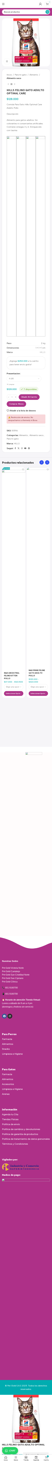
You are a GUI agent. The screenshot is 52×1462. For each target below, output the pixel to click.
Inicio (9, 74)
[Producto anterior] (8, 84)
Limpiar (11, 384)
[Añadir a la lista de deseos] (23, 469)
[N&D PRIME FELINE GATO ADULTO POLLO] (38, 567)
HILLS (42, 352)
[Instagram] (9, 1016)
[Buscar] (47, 12)
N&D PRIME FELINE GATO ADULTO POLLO (37, 672)
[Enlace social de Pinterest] (29, 448)
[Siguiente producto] (14, 84)
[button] (41, 462)
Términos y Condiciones (15, 1144)
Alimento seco (14, 78)
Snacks (6, 1049)
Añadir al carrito (29, 397)
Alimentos (7, 1044)
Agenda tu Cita (10, 1114)
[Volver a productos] (11, 84)
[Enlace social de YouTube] (25, 448)
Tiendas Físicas (10, 1119)
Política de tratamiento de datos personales (26, 1139)
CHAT (12, 1450)
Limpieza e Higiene (12, 1054)
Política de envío (11, 1124)
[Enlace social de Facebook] (15, 448)
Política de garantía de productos (20, 1134)
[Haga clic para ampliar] (7, 61)
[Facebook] (4, 1016)
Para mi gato (21, 74)
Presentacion (13, 373)
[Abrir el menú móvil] (3, 4)
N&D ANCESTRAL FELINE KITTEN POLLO (11, 675)
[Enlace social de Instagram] (21, 448)
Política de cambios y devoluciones (21, 1129)
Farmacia (7, 1039)
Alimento (33, 74)
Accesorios (8, 1084)
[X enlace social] (18, 448)
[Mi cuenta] (40, 4)
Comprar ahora (16, 404)
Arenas (6, 1094)
